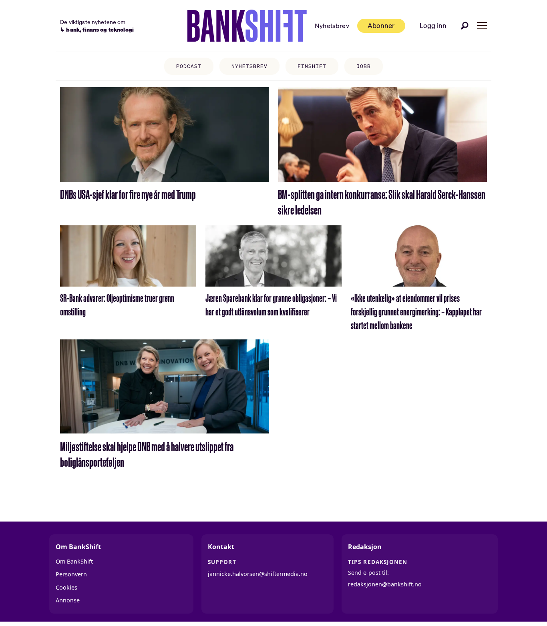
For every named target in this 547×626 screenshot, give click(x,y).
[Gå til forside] (247, 26)
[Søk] (465, 25)
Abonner (381, 25)
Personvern (71, 574)
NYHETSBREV (249, 66)
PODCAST (188, 66)
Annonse (68, 600)
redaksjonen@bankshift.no (385, 584)
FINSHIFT (312, 66)
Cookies (66, 587)
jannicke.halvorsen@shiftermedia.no (258, 574)
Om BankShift (74, 561)
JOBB (363, 66)
